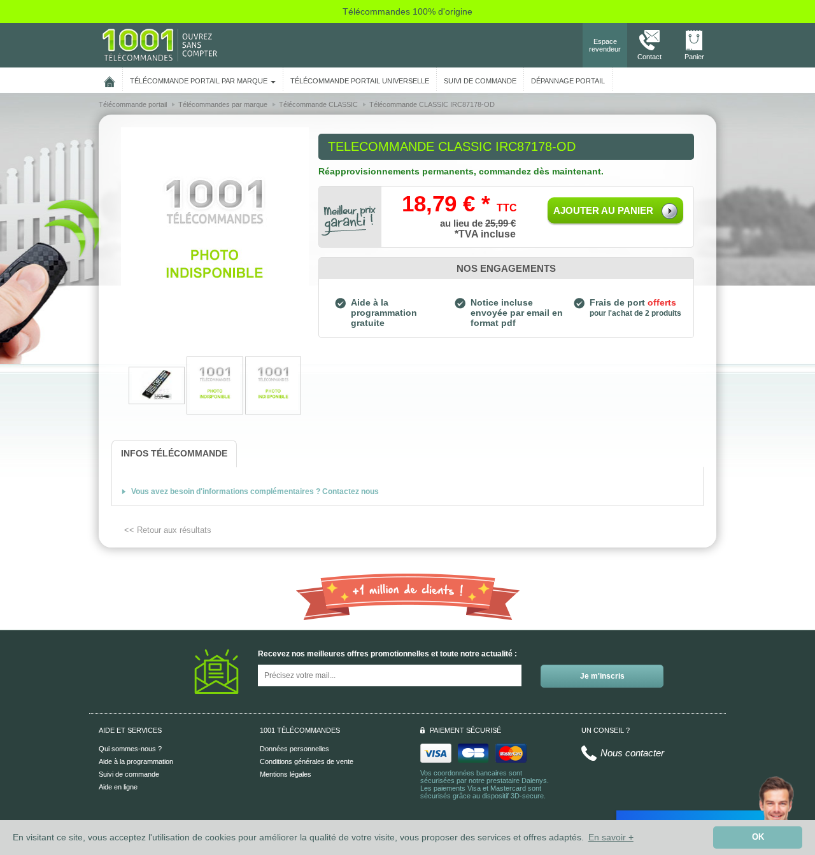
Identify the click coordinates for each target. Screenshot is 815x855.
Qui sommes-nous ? (130, 749)
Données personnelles (294, 749)
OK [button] (758, 837)
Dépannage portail (568, 81)
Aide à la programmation (136, 761)
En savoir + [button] (611, 837)
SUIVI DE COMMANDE (480, 81)
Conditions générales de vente (306, 761)
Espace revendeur (605, 45)
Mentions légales (285, 774)
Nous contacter (632, 752)
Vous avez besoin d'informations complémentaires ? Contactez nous (255, 491)
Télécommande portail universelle (359, 81)
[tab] (174, 453)
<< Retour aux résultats (167, 530)
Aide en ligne (118, 787)
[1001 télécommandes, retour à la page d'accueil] (109, 79)
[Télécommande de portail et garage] (160, 44)
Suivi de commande (129, 774)
